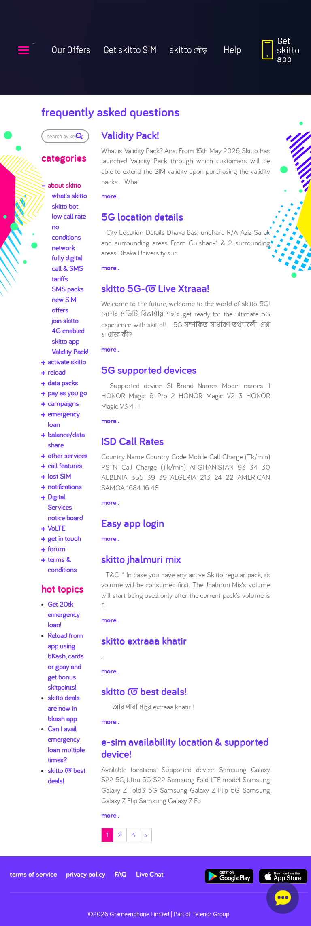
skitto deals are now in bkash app (64, 708)
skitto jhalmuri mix (141, 559)
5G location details (142, 216)
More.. (110, 195)
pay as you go (67, 392)
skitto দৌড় (188, 49)
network (63, 247)
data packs (63, 382)
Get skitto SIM (130, 49)
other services (68, 455)
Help (232, 49)
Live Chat (150, 874)
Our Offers (71, 49)
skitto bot (65, 206)
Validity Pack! (70, 351)
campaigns (63, 403)
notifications (65, 486)
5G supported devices (148, 370)
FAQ (121, 874)
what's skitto (69, 195)
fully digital (67, 257)
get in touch (64, 538)
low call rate (69, 216)
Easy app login (132, 523)
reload (57, 372)
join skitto (65, 320)
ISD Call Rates (132, 441)
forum (57, 548)
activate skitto (67, 361)
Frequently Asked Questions (110, 111)
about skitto (64, 185)
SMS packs (68, 288)
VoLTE (56, 528)
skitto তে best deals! (144, 691)
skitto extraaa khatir (144, 640)
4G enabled (68, 330)
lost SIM (59, 476)
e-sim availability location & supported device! (184, 747)
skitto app (65, 341)
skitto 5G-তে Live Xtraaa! (155, 288)
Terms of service (33, 874)
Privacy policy (85, 874)
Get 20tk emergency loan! (64, 614)
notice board (65, 517)
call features (65, 465)
